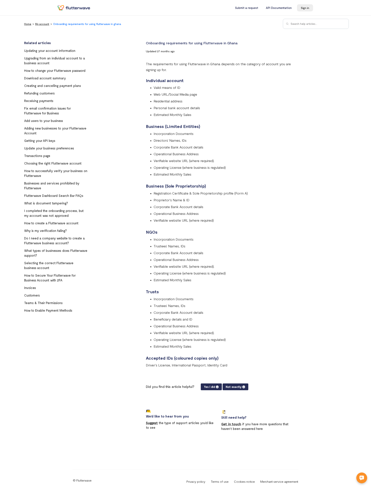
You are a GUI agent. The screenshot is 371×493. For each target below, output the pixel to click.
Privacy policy (195, 481)
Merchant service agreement (279, 481)
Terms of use (220, 481)
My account (42, 24)
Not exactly (234, 386)
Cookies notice (244, 481)
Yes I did (209, 386)
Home (27, 24)
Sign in (305, 7)
